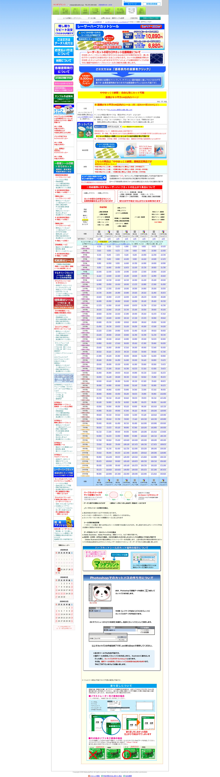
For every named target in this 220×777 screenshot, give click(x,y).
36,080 (109, 364)
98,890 (126, 436)
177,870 (154, 444)
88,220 (109, 444)
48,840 (109, 394)
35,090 (109, 360)
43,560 (154, 318)
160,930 (163, 427)
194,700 (144, 465)
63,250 (163, 343)
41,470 (154, 314)
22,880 (143, 284)
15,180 (126, 276)
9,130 (126, 255)
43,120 (109, 381)
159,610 (144, 453)
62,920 (126, 402)
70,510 (99, 444)
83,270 (143, 402)
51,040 (126, 381)
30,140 (143, 301)
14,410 (117, 284)
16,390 (117, 293)
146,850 (126, 469)
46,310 (126, 373)
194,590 (154, 453)
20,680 (126, 293)
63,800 (154, 360)
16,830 (154, 263)
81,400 (117, 448)
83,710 (126, 423)
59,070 (134, 398)
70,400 (143, 385)
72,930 (126, 415)
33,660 (126, 335)
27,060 (154, 284)
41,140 (109, 377)
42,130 (143, 330)
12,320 (117, 276)
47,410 (163, 314)
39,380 (109, 373)
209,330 (163, 448)
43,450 (117, 394)
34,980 (126, 339)
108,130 (126, 444)
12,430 (163, 250)
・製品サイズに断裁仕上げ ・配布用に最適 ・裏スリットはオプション (63, 250)
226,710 (154, 461)
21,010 (117, 314)
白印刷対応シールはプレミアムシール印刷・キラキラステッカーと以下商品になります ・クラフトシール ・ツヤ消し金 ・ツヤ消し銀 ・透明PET (63, 392)
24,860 (143, 288)
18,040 (126, 284)
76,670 (163, 368)
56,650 (163, 330)
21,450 (99, 326)
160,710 (154, 436)
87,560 (134, 427)
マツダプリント (84, 22)
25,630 (117, 335)
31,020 (109, 343)
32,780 (134, 335)
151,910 (154, 432)
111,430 (163, 402)
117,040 (126, 453)
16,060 (134, 280)
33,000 (99, 377)
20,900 (154, 271)
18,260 (109, 293)
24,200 (163, 271)
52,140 (134, 385)
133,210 (144, 436)
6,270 (118, 250)
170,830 (163, 432)
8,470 (154, 246)
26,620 (163, 276)
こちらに (85, 220)
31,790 (143, 305)
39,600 (154, 309)
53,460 (126, 385)
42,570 (134, 368)
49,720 (134, 381)
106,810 (109, 461)
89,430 (143, 410)
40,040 (126, 356)
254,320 (163, 461)
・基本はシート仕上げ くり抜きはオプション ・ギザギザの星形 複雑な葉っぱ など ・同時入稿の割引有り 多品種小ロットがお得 (62, 232)
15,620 (99, 297)
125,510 (135, 457)
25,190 (154, 280)
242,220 (154, 465)
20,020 (134, 293)
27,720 (134, 318)
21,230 (143, 280)
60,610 (126, 398)
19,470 (143, 276)
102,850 (163, 394)
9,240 (109, 259)
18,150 (99, 309)
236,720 (163, 457)
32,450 (126, 330)
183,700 (144, 461)
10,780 (134, 263)
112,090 (144, 423)
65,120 (126, 406)
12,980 (99, 284)
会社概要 (129, 776)
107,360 (118, 474)
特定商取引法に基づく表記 (113, 776)
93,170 (99, 469)
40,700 (163, 301)
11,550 (117, 271)
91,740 (109, 448)
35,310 (143, 314)
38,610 (143, 322)
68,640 (117, 432)
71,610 (154, 373)
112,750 (126, 448)
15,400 (117, 288)
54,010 (117, 415)
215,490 (144, 474)
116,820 (109, 469)
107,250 (163, 398)
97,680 (134, 436)
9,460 (135, 259)
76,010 (99, 453)
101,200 (109, 457)
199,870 (163, 444)
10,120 (163, 246)
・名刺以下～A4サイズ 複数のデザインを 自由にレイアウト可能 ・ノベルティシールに (62, 460)
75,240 (117, 440)
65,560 (154, 364)
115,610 (154, 415)
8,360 (118, 259)
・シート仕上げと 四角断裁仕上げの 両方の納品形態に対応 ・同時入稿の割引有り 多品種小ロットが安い (63, 317)
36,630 (117, 377)
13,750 (99, 288)
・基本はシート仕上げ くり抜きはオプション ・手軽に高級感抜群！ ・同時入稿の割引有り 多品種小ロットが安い (63, 333)
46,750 (117, 402)
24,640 (126, 305)
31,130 (126, 326)
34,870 (117, 373)
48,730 (126, 377)
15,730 (143, 267)
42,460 (126, 364)
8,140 (109, 255)
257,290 (154, 469)
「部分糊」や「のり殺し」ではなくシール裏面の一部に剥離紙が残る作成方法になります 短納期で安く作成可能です (63, 534)
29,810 (126, 322)
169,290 (154, 440)
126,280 (144, 432)
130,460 (163, 415)
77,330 (109, 432)
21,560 (109, 305)
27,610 (117, 343)
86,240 (143, 406)
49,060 (143, 347)
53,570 (154, 339)
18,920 (154, 267)
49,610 (163, 318)
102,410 (154, 406)
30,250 (134, 326)
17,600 (143, 271)
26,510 (143, 293)
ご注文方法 (133, 18)
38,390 (117, 381)
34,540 (99, 381)
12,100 (134, 267)
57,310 (143, 368)
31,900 (109, 347)
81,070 (163, 373)
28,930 (134, 322)
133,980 (154, 423)
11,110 (99, 276)
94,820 (117, 461)
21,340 (134, 297)
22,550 (134, 301)
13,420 (134, 271)
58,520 (99, 427)
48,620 (99, 415)
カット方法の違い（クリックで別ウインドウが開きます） (111, 244)
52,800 (109, 402)
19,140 (117, 305)
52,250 (143, 356)
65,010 (109, 419)
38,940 (99, 394)
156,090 (135, 474)
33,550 (163, 288)
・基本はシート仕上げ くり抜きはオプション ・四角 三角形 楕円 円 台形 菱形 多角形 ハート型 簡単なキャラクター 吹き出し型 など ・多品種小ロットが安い (62, 430)
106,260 (154, 410)
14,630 (154, 259)
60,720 (143, 373)
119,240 (144, 427)
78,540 (126, 419)
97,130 (143, 415)
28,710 (126, 318)
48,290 (117, 406)
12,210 (143, 259)
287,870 (163, 469)
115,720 (163, 406)
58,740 (163, 335)
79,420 (154, 381)
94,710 (154, 398)
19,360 (126, 288)
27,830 (109, 330)
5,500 (135, 246)
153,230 (144, 448)
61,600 (154, 356)
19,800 (99, 318)
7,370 (118, 255)
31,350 (163, 284)
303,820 (163, 474)
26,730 (109, 326)
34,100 (109, 356)
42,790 (163, 305)
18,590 (134, 288)
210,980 (154, 457)
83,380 (154, 385)
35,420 (154, 301)
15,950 (109, 284)
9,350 (118, 263)
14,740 (163, 255)
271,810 (154, 474)
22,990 (154, 276)
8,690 (144, 250)
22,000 (126, 297)
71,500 (134, 415)
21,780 (163, 267)
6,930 (109, 250)
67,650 (154, 368)
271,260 (163, 465)
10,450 (143, 255)
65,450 (163, 347)
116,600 (135, 453)
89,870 (163, 381)
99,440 (117, 465)
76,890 (143, 394)
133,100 (126, 461)
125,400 (126, 457)
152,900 (126, 474)
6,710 (99, 255)
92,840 (134, 432)
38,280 (163, 297)
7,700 (126, 250)
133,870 (135, 461)
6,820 (144, 246)
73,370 (109, 427)
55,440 (99, 423)
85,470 (163, 377)
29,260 (154, 288)
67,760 (163, 352)
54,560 (134, 389)
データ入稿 (91, 18)
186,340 (154, 448)
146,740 (144, 444)
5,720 (109, 246)
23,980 (99, 339)
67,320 (143, 381)
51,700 (154, 335)
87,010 (154, 389)
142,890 (154, 427)
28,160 (99, 360)
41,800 (117, 389)
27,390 (126, 314)
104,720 (144, 419)
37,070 (143, 318)
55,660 (154, 343)
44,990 (134, 373)
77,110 (134, 419)
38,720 (126, 352)
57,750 (117, 419)
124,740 (154, 419)
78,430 (117, 444)
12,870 (126, 267)
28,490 (117, 347)
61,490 (117, 423)
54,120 (143, 360)
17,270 (163, 259)
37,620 (134, 352)
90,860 (154, 394)
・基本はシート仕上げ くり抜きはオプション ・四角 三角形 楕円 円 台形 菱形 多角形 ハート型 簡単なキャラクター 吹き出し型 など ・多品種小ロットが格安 (62, 207)
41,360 (126, 360)
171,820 (144, 457)
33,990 (134, 339)
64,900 (99, 436)
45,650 (154, 322)
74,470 (163, 364)
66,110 (134, 410)
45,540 (143, 339)
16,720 (126, 280)
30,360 (117, 356)
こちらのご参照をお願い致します (120, 110)
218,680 (163, 453)
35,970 (163, 293)
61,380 (134, 402)
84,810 (109, 440)
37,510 (154, 305)
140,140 (126, 465)
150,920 (163, 423)
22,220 (99, 330)
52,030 (163, 322)
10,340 (126, 259)
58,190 (126, 394)
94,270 (163, 385)
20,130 (117, 309)
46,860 (109, 389)
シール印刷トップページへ (72, 18)
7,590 (99, 259)
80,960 (99, 457)
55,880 (126, 389)
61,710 (99, 432)
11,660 (126, 263)
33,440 (154, 297)
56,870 (134, 394)
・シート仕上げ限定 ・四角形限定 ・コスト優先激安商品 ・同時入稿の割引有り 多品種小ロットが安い (63, 410)
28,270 (143, 297)
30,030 (109, 339)
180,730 (163, 436)
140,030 (144, 440)
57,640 (154, 347)
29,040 (163, 280)
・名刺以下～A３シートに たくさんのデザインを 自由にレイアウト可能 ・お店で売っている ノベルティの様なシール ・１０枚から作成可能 (63, 288)
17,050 (109, 288)
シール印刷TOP (97, 22)
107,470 (135, 444)
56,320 (109, 410)
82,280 (134, 423)
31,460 (154, 293)
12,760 (154, 255)
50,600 (143, 352)
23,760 (109, 314)
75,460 (154, 377)
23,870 (134, 305)
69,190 (109, 423)
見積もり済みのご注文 (151, 18)
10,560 (154, 250)
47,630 (154, 326)
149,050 (135, 469)
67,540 (126, 410)
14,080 (143, 263)
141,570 (135, 465)
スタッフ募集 (95, 776)
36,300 (126, 343)
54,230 (163, 326)
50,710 (109, 398)
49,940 (117, 410)
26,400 (134, 314)
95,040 (109, 453)
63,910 (143, 377)
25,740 (126, 309)
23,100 (99, 335)
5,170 (118, 246)
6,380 (126, 246)
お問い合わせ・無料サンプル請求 (113, 18)
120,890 (109, 474)
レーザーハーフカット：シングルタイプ (116, 22)
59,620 (154, 352)
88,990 (126, 427)
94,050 (126, 432)
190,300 (163, 440)
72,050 (117, 436)
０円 (99, 239)
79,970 (143, 398)
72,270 (163, 360)
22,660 (109, 309)
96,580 (99, 474)
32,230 (117, 364)
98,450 (163, 389)
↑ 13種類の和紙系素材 (63, 266)
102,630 (135, 440)
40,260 (143, 326)
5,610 (99, 250)
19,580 (163, 263)
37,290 (109, 368)
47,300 (143, 343)
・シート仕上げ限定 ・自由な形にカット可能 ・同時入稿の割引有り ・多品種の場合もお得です (63, 486)
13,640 (109, 276)
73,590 (143, 389)
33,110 (109, 352)
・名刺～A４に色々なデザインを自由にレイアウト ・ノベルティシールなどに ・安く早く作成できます (64, 506)
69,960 (163, 356)
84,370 (117, 453)
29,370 (117, 352)
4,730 (99, 246)
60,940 (163, 339)
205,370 (144, 469)
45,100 (163, 309)
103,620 (126, 440)
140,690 (163, 419)
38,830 (134, 356)
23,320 (126, 301)
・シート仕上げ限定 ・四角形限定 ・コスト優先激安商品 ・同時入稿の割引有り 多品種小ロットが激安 (63, 183)
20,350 (109, 301)
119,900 (163, 410)
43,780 (143, 335)
